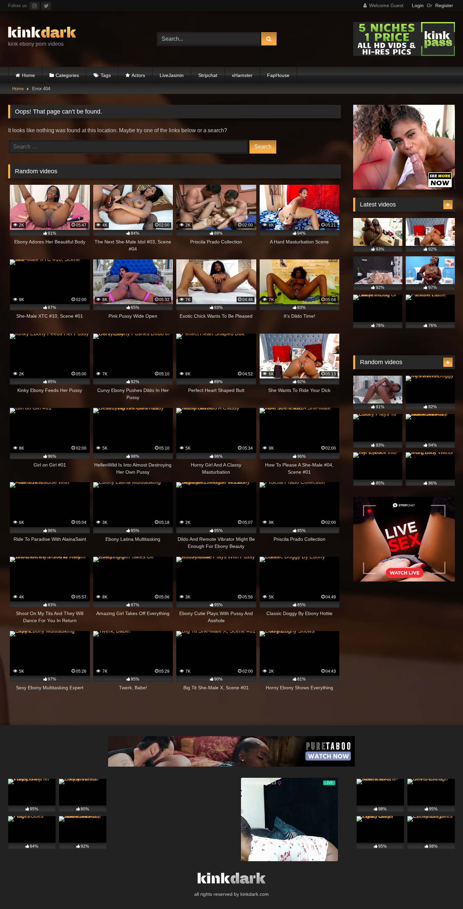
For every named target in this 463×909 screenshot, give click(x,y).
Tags (106, 75)
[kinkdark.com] (42, 33)
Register (444, 5)
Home (28, 75)
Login (418, 5)
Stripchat (207, 75)
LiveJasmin (172, 75)
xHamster (242, 75)
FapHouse (278, 75)
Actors (138, 75)
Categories (67, 75)
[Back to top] (442, 888)
